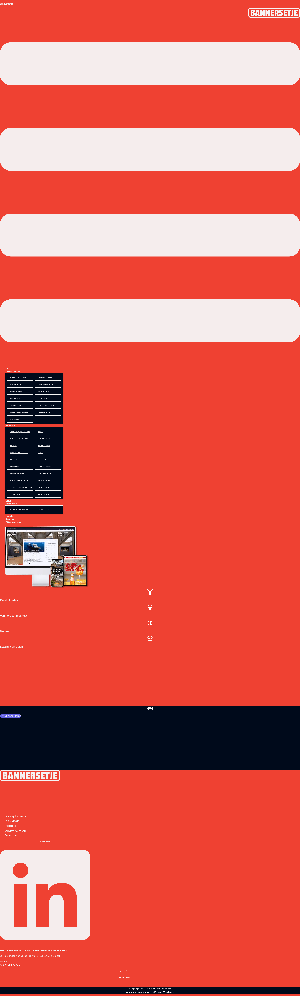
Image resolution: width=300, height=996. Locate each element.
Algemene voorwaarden (139, 992)
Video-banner (43, 494)
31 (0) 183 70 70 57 (11, 965)
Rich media (11, 425)
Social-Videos (44, 510)
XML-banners (15, 419)
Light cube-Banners (46, 405)
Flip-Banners (43, 391)
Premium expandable (19, 480)
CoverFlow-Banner (46, 384)
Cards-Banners (16, 384)
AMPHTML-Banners (18, 377)
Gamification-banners (19, 453)
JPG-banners (15, 405)
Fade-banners (16, 391)
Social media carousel (19, 510)
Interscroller (15, 459)
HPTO (40, 453)
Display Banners (13, 371)
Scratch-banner (44, 412)
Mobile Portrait (16, 466)
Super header (43, 487)
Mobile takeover (44, 466)
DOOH (8, 501)
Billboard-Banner (45, 377)
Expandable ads (44, 438)
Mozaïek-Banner (44, 473)
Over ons (10, 519)
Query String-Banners (19, 412)
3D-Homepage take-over (20, 432)
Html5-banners (44, 398)
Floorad (13, 446)
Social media (11, 504)
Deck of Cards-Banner (19, 438)
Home (8, 368)
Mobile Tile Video (17, 473)
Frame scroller (44, 446)
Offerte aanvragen (13, 522)
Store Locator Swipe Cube (21, 487)
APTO (40, 432)
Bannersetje (6, 4)
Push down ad (44, 480)
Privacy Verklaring (164, 992)
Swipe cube (15, 494)
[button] (150, 193)
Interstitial (42, 459)
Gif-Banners (15, 398)
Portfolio (9, 516)
